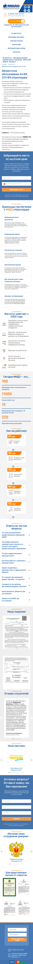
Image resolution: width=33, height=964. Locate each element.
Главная (4, 64)
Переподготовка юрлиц (16, 48)
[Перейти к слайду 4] (13, 772)
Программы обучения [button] (16, 37)
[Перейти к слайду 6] (16, 772)
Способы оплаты (16, 41)
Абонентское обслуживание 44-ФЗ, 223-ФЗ (14, 66)
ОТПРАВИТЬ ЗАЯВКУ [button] (14, 21)
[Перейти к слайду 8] (19, 772)
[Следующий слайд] (31, 718)
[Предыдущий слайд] (1, 718)
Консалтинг (16, 45)
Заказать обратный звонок (17, 939)
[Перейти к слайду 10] (22, 772)
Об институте (16, 33)
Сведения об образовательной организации (16, 26)
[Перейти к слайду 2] (10, 772)
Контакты (16, 52)
